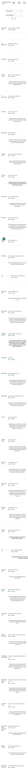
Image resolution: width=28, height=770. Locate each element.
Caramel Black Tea (13, 217)
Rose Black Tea (12, 133)
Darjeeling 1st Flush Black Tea (16, 396)
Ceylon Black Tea (12, 507)
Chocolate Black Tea (13, 196)
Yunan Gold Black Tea (17, 550)
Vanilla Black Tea (12, 111)
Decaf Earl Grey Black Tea (15, 613)
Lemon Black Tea (12, 175)
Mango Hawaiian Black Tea (15, 154)
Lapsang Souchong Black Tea (16, 256)
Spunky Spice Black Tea (14, 746)
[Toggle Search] (19, 3)
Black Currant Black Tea (14, 75)
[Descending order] (21, 11)
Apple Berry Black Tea (14, 726)
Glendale (10, 358)
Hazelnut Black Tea (13, 59)
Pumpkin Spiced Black (14, 28)
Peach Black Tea (12, 240)
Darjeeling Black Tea (13, 373)
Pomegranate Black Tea (14, 96)
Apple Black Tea (12, 439)
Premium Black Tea (13, 291)
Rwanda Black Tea (13, 569)
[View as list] (15, 18)
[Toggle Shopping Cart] (13, 3)
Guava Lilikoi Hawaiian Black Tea (16, 635)
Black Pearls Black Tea (14, 530)
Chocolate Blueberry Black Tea (16, 766)
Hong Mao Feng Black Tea (15, 311)
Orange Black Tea (13, 462)
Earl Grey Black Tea (13, 483)
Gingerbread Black (13, 43)
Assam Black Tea (12, 417)
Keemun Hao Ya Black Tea (18, 275)
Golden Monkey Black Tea (15, 334)
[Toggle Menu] (24, 3)
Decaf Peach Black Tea (14, 589)
